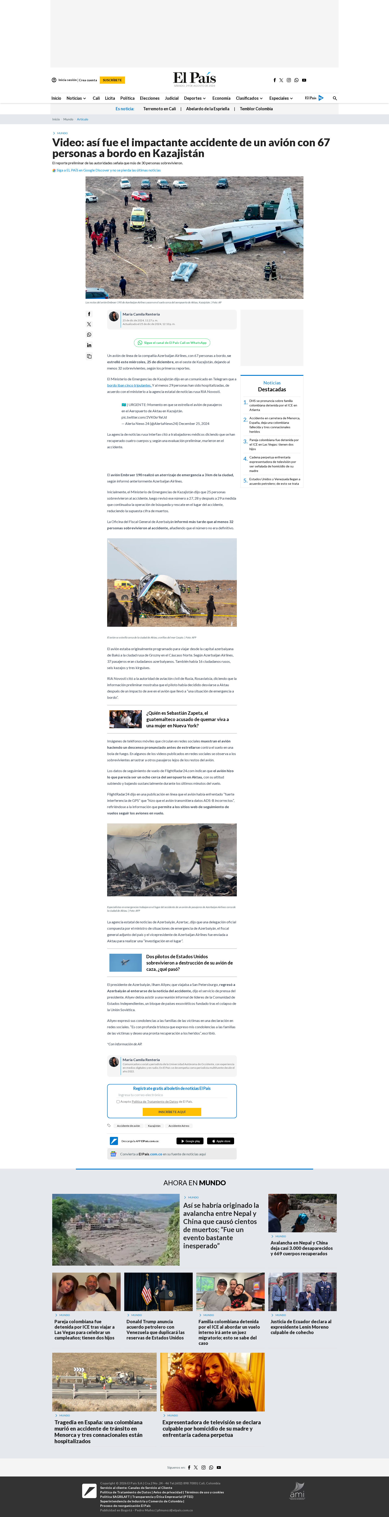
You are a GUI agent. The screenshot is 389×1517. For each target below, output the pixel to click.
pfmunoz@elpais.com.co (175, 1508)
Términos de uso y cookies (204, 1490)
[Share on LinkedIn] (89, 345)
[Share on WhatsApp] (89, 334)
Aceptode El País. (156, 1099)
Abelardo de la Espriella (207, 108)
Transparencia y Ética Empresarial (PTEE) (162, 1494)
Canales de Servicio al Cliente (150, 1485)
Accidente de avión (128, 1123)
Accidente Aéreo (179, 1123)
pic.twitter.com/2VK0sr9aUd (144, 415)
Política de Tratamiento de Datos (155, 1099)
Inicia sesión (64, 80)
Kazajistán (154, 1123)
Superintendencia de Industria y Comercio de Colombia (141, 1499)
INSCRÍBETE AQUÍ (171, 1109)
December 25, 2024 (194, 421)
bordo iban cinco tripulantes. (129, 385)
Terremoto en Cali (159, 108)
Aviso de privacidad (167, 1490)
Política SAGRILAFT (115, 1494)
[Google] (190, 1138)
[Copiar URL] (89, 356)
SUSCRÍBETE (112, 80)
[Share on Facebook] (89, 314)
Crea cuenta (88, 80)
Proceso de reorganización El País (125, 1503)
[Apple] (220, 1138)
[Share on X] (89, 324)
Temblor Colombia (256, 108)
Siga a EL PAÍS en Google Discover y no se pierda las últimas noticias (109, 170)
